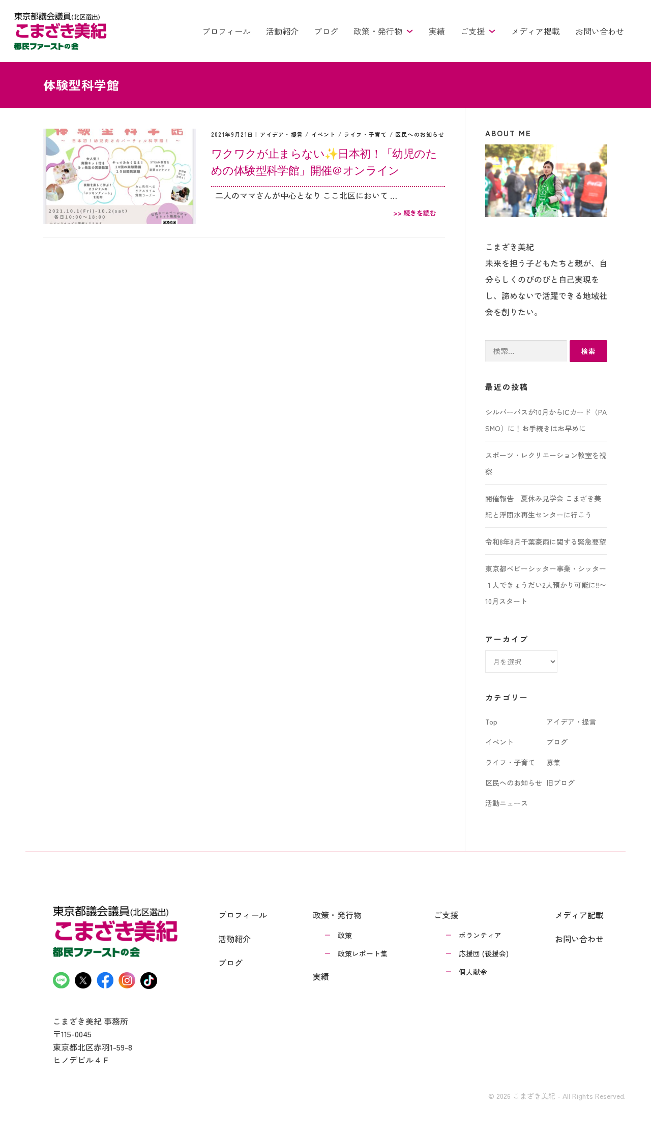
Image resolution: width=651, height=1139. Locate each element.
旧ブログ (560, 782)
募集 (553, 762)
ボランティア (480, 935)
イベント (323, 134)
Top (491, 721)
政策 (345, 935)
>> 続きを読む (414, 213)
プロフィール (226, 31)
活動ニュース (506, 803)
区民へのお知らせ (420, 134)
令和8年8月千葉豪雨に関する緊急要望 (545, 541)
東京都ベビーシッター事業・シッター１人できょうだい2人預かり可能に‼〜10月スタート (545, 584)
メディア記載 (579, 915)
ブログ (326, 31)
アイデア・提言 (281, 134)
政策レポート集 (363, 953)
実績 (437, 31)
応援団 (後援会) (484, 953)
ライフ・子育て (365, 134)
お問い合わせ (599, 31)
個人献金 (473, 972)
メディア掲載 (535, 31)
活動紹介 (282, 31)
